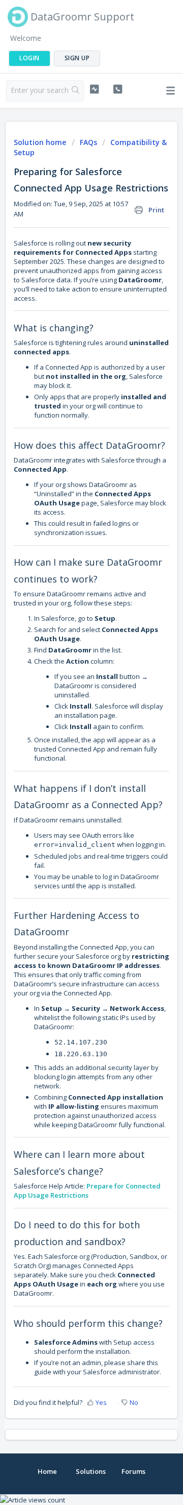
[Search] (75, 91)
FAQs (88, 142)
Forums (133, 1471)
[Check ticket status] (94, 89)
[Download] (73, 765)
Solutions (91, 1471)
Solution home (41, 142)
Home (47, 1471)
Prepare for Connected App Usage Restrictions (87, 1190)
